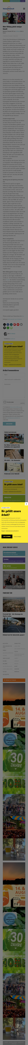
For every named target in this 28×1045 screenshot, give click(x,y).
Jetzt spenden (7, 536)
